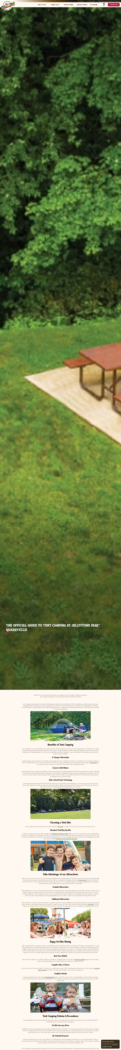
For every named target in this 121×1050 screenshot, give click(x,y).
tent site (60, 826)
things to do (82, 880)
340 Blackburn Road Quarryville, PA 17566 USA (109, 1)
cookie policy (115, 1044)
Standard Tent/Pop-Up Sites (60, 834)
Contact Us (81, 1)
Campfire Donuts (49, 977)
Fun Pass (90, 904)
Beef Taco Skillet (80, 959)
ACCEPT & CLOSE (107, 1046)
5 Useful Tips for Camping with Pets (66, 839)
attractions (93, 762)
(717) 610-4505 (91, 1)
